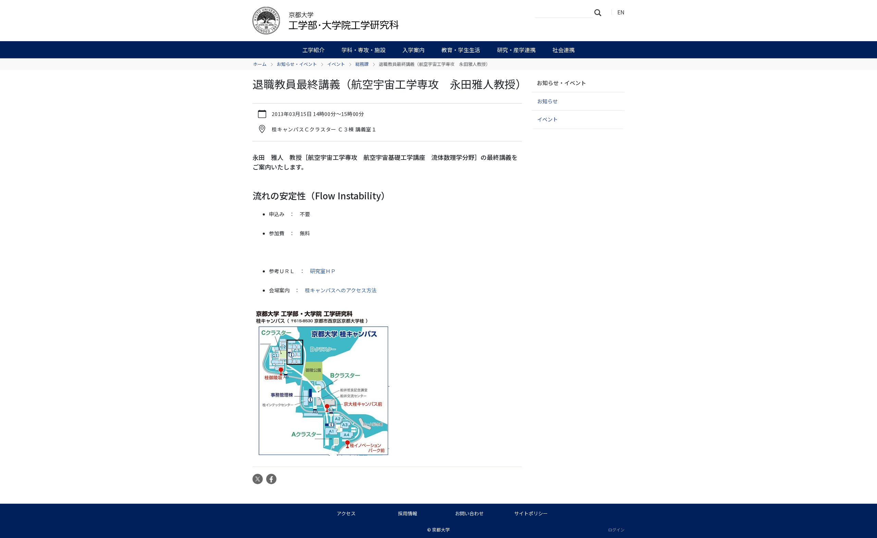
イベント (336, 64)
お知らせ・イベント (297, 64)
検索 (600, 12)
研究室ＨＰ (323, 270)
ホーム (260, 64)
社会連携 (564, 50)
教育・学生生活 (461, 50)
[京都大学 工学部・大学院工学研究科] (362, 20)
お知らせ (547, 101)
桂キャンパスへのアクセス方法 (340, 290)
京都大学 (441, 529)
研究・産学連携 (516, 50)
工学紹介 (313, 50)
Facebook (271, 479)
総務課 (362, 64)
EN (621, 12)
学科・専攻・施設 (363, 50)
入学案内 (413, 50)
